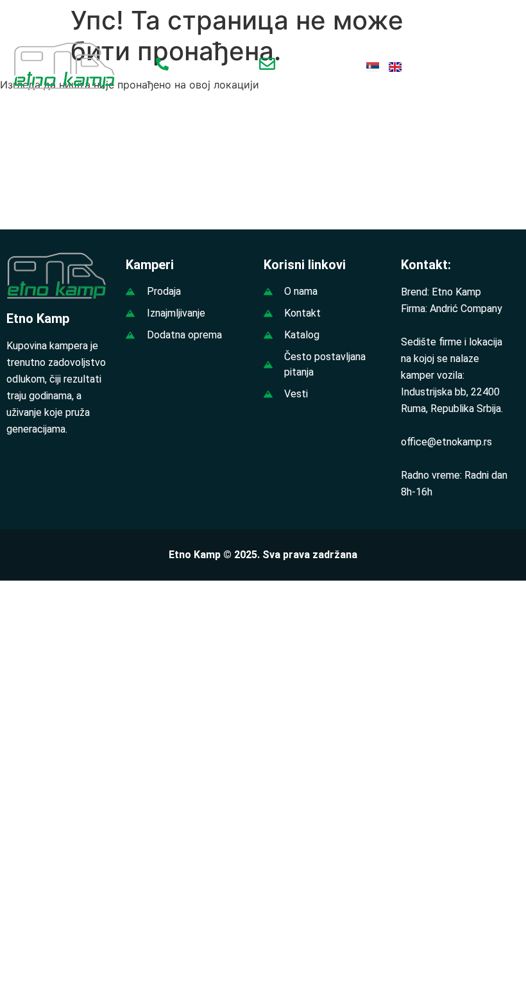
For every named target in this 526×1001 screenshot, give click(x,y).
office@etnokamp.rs (446, 442)
